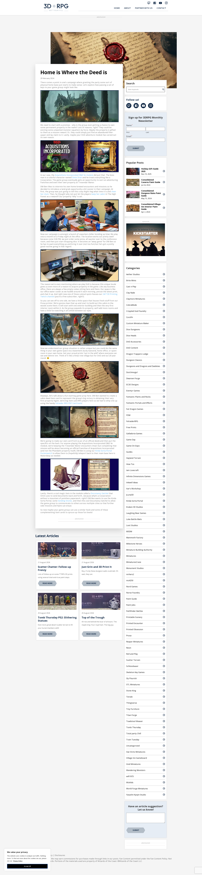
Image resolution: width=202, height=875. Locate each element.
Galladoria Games (134, 433)
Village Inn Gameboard (136, 758)
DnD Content (132, 348)
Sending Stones (65, 500)
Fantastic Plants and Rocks (138, 396)
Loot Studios (132, 525)
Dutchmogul (132, 372)
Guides (129, 452)
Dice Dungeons (133, 329)
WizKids (129, 782)
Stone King (131, 690)
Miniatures (131, 556)
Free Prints (131, 427)
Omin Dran (77, 177)
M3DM (129, 531)
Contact (161, 8)
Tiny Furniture (132, 709)
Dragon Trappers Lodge (137, 354)
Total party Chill (133, 733)
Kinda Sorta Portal (134, 501)
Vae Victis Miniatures (135, 752)
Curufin (129, 317)
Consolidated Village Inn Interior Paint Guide (151, 206)
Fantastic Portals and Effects (139, 403)
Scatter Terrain (133, 660)
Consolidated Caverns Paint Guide (150, 180)
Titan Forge (131, 715)
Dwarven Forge (133, 378)
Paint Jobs (130, 605)
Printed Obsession (134, 629)
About (127, 8)
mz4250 (129, 580)
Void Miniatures (133, 764)
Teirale (129, 696)
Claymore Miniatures (135, 299)
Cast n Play (131, 286)
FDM (128, 415)
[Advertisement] (101, 23)
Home (117, 8)
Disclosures (60, 855)
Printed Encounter (134, 623)
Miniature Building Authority (139, 550)
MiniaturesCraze (133, 562)
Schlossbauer (132, 666)
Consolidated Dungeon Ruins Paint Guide (151, 193)
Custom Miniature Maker (137, 323)
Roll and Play (132, 654)
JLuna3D (130, 494)
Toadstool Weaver (134, 721)
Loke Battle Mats (134, 519)
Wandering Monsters (135, 770)
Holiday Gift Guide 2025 (149, 170)
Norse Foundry (133, 592)
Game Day (130, 439)
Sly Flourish (131, 678)
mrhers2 (130, 574)
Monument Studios (135, 568)
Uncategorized (133, 745)
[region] (27, 860)
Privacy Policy (17, 861)
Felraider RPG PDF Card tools (68, 403)
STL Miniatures (133, 684)
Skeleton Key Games (135, 672)
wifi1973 (130, 776)
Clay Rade (130, 292)
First (128, 132)
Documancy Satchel (99, 493)
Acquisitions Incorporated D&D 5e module (74, 175)
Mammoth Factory (134, 537)
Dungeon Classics (134, 360)
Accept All (27, 866)
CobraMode (131, 305)
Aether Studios (133, 274)
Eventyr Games (133, 390)
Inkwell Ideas (132, 482)
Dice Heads (131, 335)
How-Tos (130, 464)
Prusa (128, 635)
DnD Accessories (133, 341)
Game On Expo (133, 445)
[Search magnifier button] (163, 89)
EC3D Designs (132, 384)
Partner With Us (143, 8)
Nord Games (132, 586)
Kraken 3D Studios (134, 507)
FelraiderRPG (132, 421)
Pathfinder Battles (134, 611)
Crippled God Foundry (136, 311)
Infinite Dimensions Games (138, 476)
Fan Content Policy (158, 858)
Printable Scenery (134, 617)
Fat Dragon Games (134, 409)
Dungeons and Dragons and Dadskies (143, 366)
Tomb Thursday (133, 727)
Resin (128, 647)
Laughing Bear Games (136, 513)
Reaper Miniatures (134, 641)
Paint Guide (131, 599)
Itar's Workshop (133, 488)
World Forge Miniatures (137, 788)
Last (147, 132)
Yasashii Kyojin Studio (136, 794)
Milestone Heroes (134, 543)
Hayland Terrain (133, 458)
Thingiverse (131, 703)
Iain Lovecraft (132, 470)
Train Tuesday (132, 739)
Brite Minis (131, 280)
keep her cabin (98, 194)
